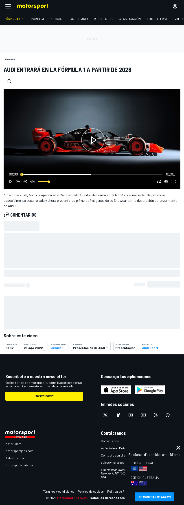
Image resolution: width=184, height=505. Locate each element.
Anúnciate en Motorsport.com (121, 448)
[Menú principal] (8, 6)
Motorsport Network (72, 498)
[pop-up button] (166, 181)
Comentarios (110, 441)
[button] (93, 140)
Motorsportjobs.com (19, 451)
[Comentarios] (10, 81)
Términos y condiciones (58, 491)
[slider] (92, 174)
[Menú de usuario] (175, 6)
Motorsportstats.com (20, 465)
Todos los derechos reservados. (113, 498)
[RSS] (168, 415)
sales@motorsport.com (117, 462)
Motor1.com (13, 444)
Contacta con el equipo (117, 455)
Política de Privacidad (122, 491)
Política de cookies (91, 491)
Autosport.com (15, 458)
